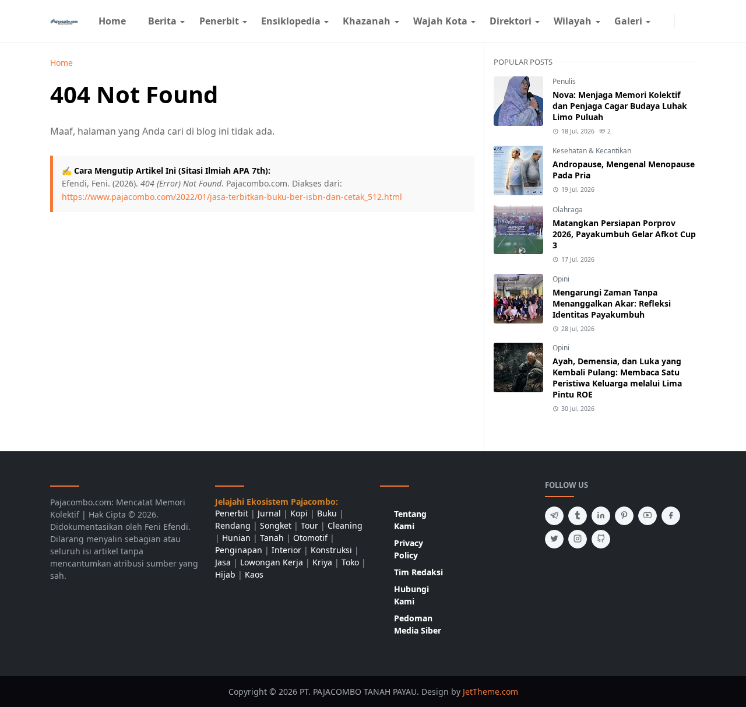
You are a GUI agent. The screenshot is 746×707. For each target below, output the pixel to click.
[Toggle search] (691, 20)
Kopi (299, 513)
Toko (350, 562)
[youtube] (647, 515)
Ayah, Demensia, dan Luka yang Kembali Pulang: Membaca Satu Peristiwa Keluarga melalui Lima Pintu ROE (617, 378)
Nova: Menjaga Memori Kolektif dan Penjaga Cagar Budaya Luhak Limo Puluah (620, 105)
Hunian (236, 537)
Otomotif (310, 537)
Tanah (272, 537)
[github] (601, 539)
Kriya (322, 562)
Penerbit (231, 513)
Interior (286, 549)
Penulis (564, 81)
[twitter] (554, 539)
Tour (309, 525)
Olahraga (568, 209)
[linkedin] (601, 515)
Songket (275, 525)
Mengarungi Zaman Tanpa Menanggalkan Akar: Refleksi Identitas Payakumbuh (612, 303)
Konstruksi (331, 549)
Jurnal (269, 513)
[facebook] (658, 21)
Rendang (233, 525)
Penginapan (238, 549)
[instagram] (667, 21)
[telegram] (554, 515)
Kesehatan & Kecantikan (592, 151)
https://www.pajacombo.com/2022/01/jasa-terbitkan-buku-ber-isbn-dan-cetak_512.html (232, 196)
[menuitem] (112, 21)
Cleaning (345, 525)
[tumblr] (577, 515)
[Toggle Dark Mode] (682, 20)
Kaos (254, 574)
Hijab (225, 574)
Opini (561, 279)
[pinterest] (624, 515)
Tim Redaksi (418, 572)
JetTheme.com (490, 691)
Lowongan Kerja (271, 562)
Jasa (223, 562)
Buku (327, 513)
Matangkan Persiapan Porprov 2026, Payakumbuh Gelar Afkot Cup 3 (624, 234)
